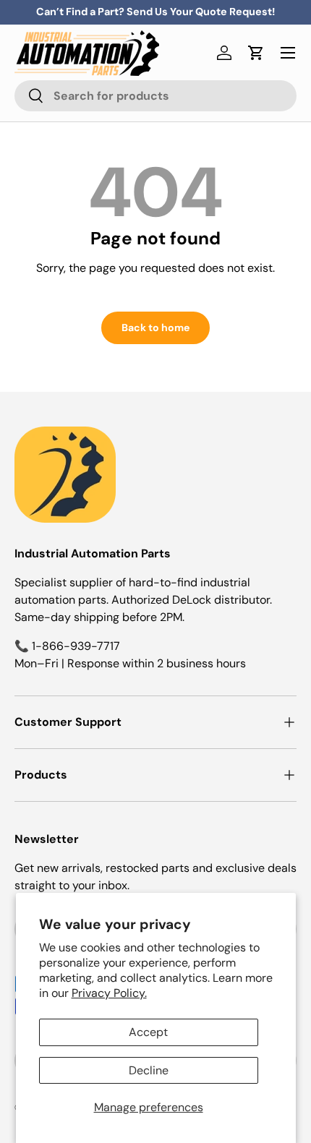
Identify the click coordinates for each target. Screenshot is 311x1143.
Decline (149, 1070)
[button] (256, 53)
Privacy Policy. (109, 993)
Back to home (155, 327)
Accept (148, 1032)
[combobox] (155, 95)
